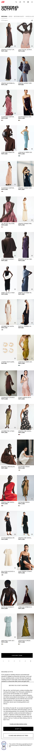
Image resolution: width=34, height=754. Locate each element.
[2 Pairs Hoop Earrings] (8, 348)
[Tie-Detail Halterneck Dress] (8, 209)
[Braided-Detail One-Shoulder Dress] (25, 245)
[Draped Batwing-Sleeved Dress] (8, 69)
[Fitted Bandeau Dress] (8, 523)
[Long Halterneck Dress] (25, 593)
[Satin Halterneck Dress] (8, 593)
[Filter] (32, 21)
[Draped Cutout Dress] (8, 35)
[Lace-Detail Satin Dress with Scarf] (25, 35)
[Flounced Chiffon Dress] (8, 102)
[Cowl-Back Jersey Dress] (8, 245)
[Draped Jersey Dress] (25, 69)
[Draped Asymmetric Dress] (25, 278)
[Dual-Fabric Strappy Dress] (25, 557)
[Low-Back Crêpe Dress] (25, 138)
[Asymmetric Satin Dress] (8, 312)
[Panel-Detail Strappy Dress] (8, 278)
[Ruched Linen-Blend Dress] (8, 452)
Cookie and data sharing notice (18, 724)
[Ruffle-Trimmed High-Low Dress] (25, 312)
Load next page (17, 655)
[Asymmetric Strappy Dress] (8, 417)
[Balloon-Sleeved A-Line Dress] (8, 557)
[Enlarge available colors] (2, 120)
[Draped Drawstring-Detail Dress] (25, 209)
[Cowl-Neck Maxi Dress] (8, 138)
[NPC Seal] (3, 745)
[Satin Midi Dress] (25, 452)
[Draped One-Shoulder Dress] (25, 417)
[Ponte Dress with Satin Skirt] (25, 383)
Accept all (18, 729)
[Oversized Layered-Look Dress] (8, 383)
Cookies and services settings (18, 735)
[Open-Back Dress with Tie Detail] (25, 626)
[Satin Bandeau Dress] (25, 102)
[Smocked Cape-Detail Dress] (8, 626)
